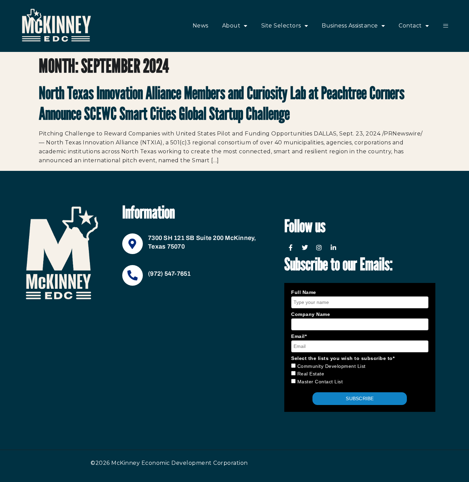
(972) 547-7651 (169, 273)
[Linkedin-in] (333, 247)
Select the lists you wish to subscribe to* (342, 358)
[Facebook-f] (290, 247)
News (200, 25)
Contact (410, 25)
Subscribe (360, 398)
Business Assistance (350, 25)
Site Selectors (281, 25)
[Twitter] (305, 247)
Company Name (310, 314)
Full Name (303, 292)
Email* (299, 336)
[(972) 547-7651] (132, 275)
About (231, 25)
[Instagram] (319, 247)
